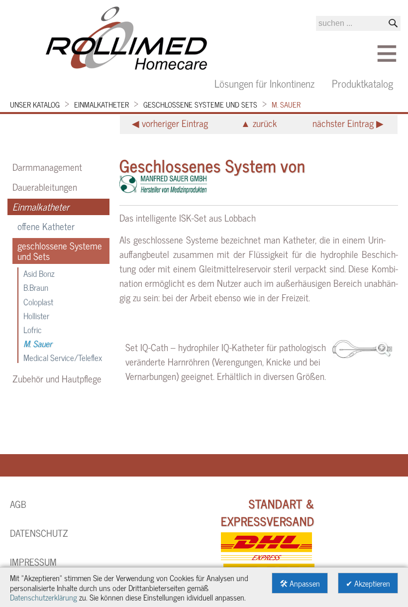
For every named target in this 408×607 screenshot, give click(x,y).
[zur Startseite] (127, 40)
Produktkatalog (362, 83)
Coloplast (38, 301)
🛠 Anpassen (300, 583)
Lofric (32, 329)
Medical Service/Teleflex (62, 357)
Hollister (36, 315)
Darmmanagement (47, 167)
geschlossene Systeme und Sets (200, 104)
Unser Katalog (35, 104)
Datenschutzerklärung (43, 597)
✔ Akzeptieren (368, 583)
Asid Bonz (38, 273)
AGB (18, 504)
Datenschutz (39, 533)
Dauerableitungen (44, 187)
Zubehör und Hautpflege (57, 378)
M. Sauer (286, 104)
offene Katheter (46, 226)
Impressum (33, 562)
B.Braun (35, 287)
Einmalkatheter (101, 104)
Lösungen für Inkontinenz (264, 83)
